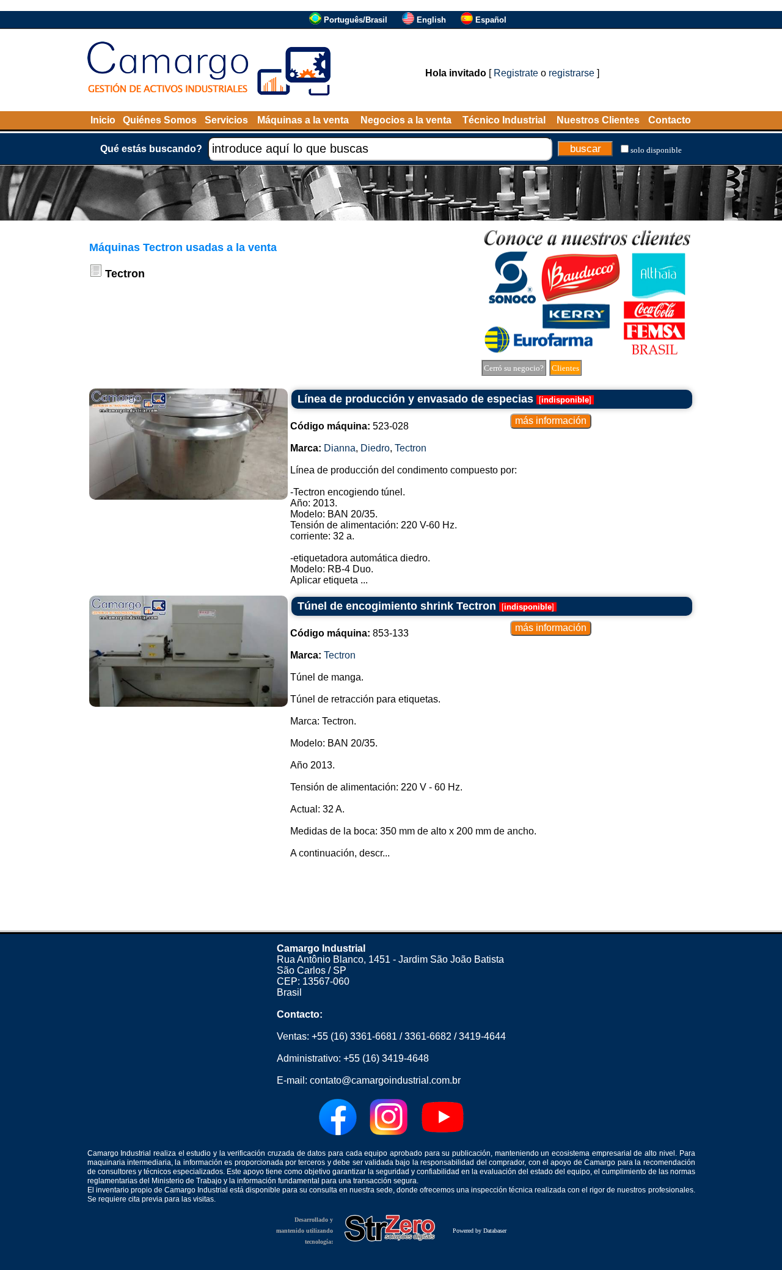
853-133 (349, 633)
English (431, 19)
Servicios (226, 120)
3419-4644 (482, 1036)
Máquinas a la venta (303, 120)
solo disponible (656, 150)
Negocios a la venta (405, 120)
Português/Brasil (355, 19)
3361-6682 (427, 1036)
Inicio (102, 120)
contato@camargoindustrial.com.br (385, 1080)
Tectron (410, 448)
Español (490, 19)
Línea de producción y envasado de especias (415, 399)
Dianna (340, 448)
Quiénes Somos (160, 120)
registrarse (571, 73)
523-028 (349, 426)
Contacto (669, 120)
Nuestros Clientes (598, 120)
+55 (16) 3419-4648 (386, 1058)
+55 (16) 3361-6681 (354, 1036)
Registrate (516, 73)
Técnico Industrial (504, 120)
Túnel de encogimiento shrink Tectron (397, 606)
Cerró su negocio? (514, 368)
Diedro (375, 448)
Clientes (565, 368)
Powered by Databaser (479, 1230)
